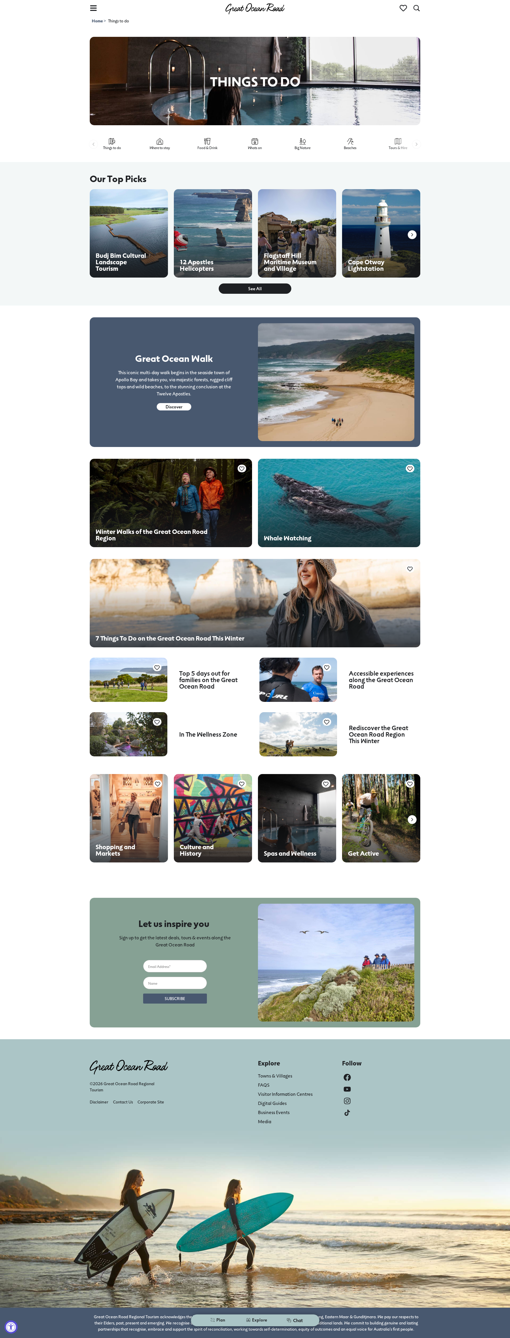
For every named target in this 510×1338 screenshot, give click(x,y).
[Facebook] (347, 1077)
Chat (298, 1320)
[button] (93, 144)
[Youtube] (347, 1089)
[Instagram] (347, 1101)
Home (98, 21)
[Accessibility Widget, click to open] (11, 1327)
